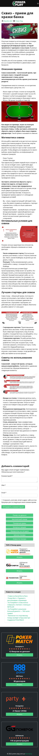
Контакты (28, 754)
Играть (19, 557)
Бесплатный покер (19, 519)
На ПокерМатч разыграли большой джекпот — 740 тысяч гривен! (18, 611)
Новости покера (19, 539)
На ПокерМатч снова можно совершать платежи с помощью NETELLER (18, 605)
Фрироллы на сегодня (20, 531)
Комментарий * (7, 476)
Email (3, 493)
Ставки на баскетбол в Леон (18, 596)
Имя (3, 485)
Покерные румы (19, 523)
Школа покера (19, 535)
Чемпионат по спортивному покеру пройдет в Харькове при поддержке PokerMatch (18, 618)
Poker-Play (19, 21)
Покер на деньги (19, 515)
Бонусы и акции (19, 527)
